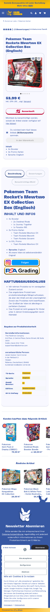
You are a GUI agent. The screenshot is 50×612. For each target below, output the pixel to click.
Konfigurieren (25, 565)
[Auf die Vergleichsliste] (33, 58)
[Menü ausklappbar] (3, 12)
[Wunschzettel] (40, 13)
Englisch (26, 378)
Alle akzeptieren (25, 558)
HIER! (30, 5)
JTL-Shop (17, 610)
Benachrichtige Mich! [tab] (25, 182)
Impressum (8, 605)
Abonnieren (40, 547)
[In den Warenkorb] (5, 26)
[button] (31, 13)
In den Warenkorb (25, 140)
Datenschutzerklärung (12, 534)
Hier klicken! (11, 123)
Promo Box (27, 393)
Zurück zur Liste (11, 21)
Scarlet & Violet (29, 388)
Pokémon (26, 373)
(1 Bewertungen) (21, 29)
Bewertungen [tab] (35, 173)
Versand (27, 101)
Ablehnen (25, 572)
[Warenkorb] (44, 13)
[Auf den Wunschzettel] (38, 58)
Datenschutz (20, 605)
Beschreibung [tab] (14, 173)
